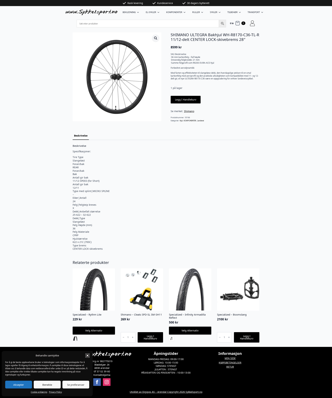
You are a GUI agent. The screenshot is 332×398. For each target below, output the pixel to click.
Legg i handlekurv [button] (150, 337)
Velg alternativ (93, 330)
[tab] (81, 136)
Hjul (181, 121)
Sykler (213, 12)
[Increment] (133, 337)
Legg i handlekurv (185, 99)
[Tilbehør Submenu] (241, 12)
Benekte (47, 384)
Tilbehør (232, 12)
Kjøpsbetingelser (230, 362)
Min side (230, 358)
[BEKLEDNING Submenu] (139, 12)
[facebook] (97, 382)
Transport (254, 12)
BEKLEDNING (129, 12)
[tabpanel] (166, 197)
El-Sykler (151, 12)
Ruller (196, 12)
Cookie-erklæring (39, 392)
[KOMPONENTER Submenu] (185, 12)
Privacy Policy (55, 392)
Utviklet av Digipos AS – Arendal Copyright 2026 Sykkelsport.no (166, 391)
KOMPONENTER (174, 12)
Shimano (189, 111)
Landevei (200, 121)
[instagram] (106, 382)
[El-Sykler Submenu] (159, 12)
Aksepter (18, 384)
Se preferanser (75, 384)
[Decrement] (123, 337)
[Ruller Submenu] (203, 12)
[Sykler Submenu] (220, 12)
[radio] (75, 338)
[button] (87, 355)
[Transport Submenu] (263, 12)
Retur (230, 366)
